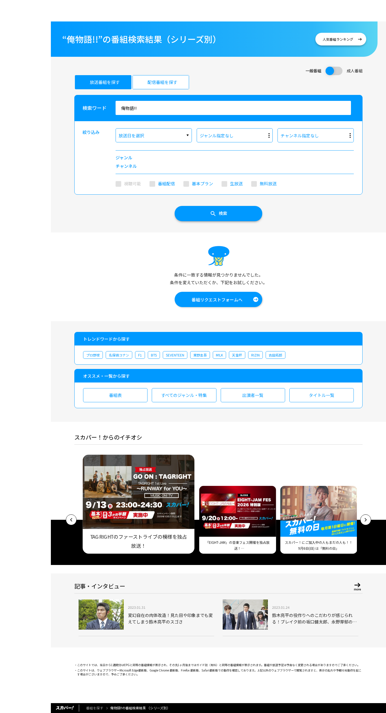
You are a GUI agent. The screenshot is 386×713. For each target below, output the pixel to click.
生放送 (236, 183)
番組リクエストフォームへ (217, 300)
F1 (140, 355)
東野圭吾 (200, 355)
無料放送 (268, 183)
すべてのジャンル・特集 (184, 395)
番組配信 (166, 183)
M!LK (219, 355)
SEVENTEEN (175, 355)
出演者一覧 (252, 395)
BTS (154, 355)
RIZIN (255, 355)
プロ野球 (93, 355)
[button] (71, 519)
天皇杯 (237, 355)
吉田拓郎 (275, 355)
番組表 (115, 395)
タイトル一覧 (321, 395)
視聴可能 (132, 183)
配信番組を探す (162, 82)
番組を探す (94, 707)
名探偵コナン (119, 355)
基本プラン (202, 183)
